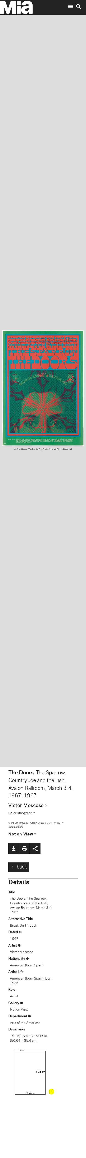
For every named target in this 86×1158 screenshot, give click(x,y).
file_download (13, 848)
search (79, 6)
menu (70, 6)
